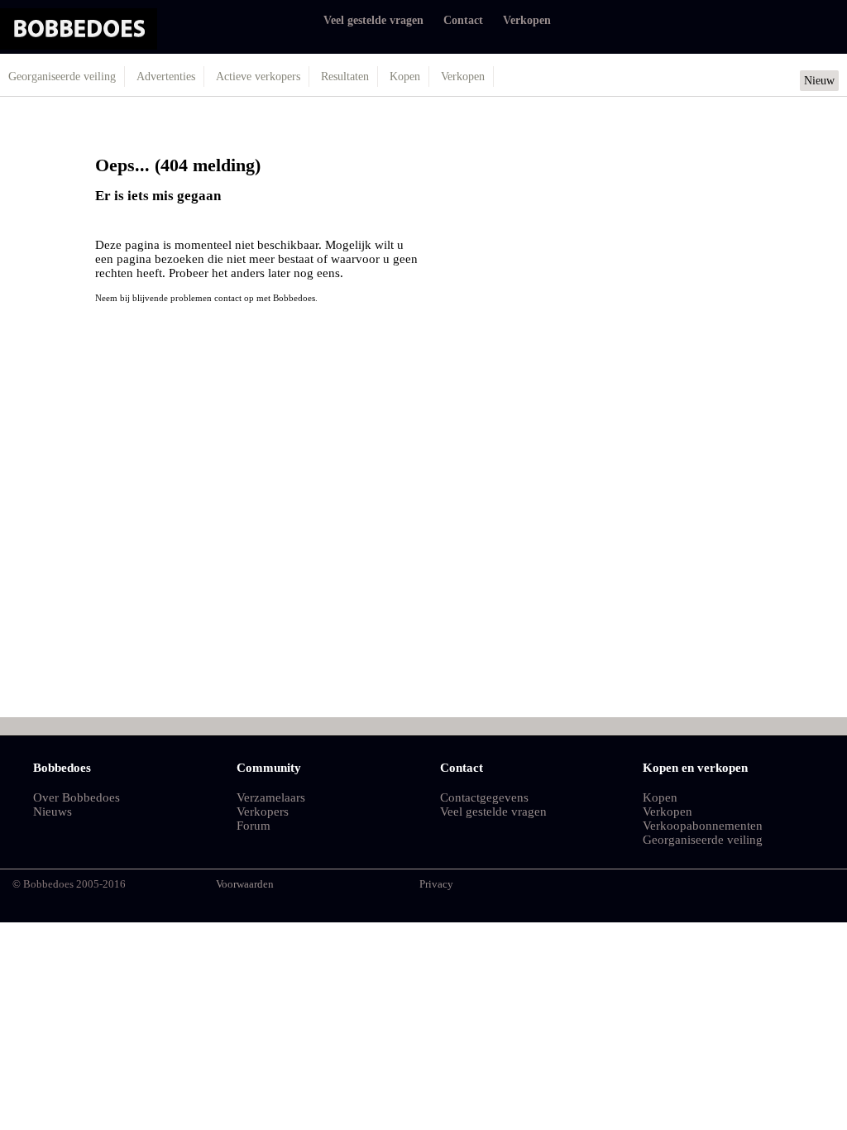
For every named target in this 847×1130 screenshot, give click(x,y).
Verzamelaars (271, 797)
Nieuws (52, 811)
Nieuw (819, 80)
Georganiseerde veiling (62, 76)
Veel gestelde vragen (373, 20)
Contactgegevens (484, 797)
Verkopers (263, 811)
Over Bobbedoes (76, 797)
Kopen (405, 76)
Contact (463, 20)
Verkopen (527, 20)
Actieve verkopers (258, 76)
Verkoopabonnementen (703, 825)
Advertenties (165, 76)
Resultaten (345, 76)
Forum (253, 825)
